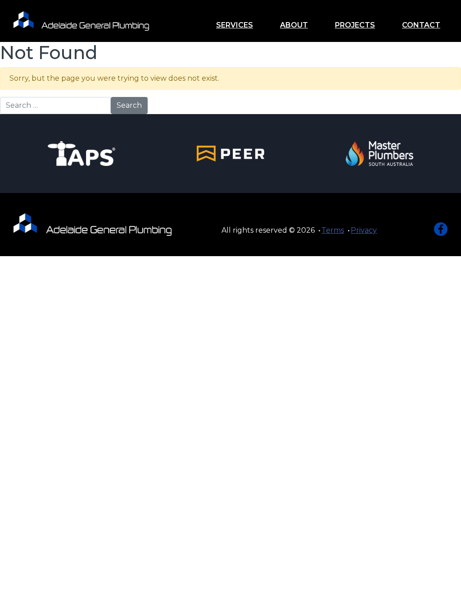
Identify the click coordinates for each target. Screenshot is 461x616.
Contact (421, 25)
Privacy (364, 230)
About (294, 25)
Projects (355, 25)
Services (234, 25)
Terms (332, 230)
